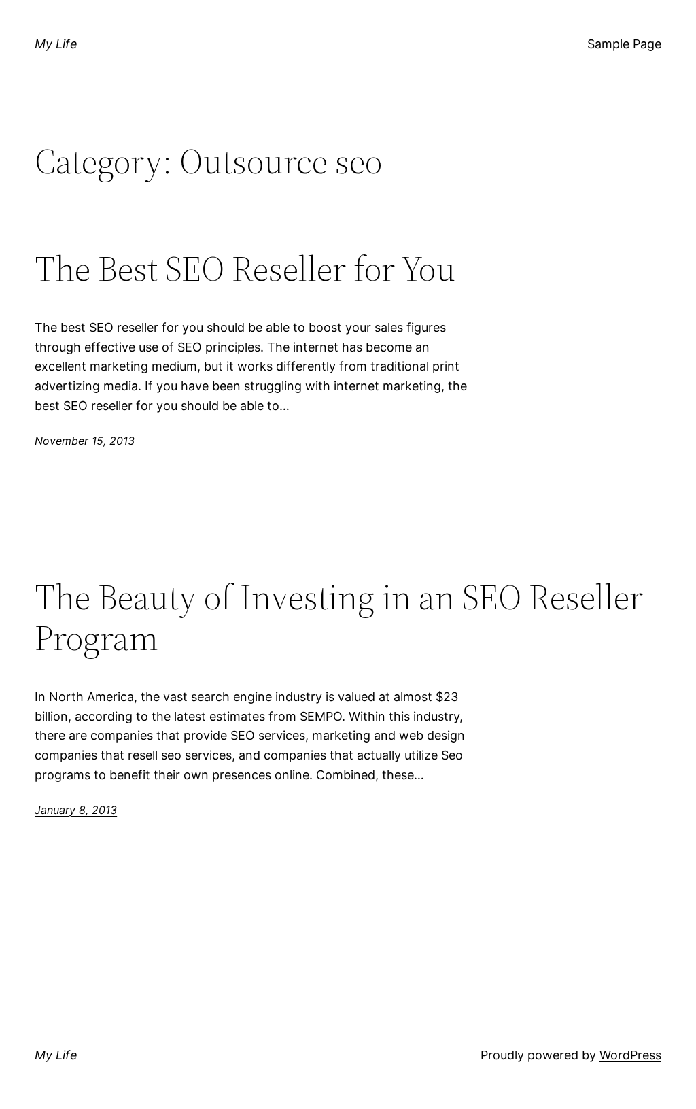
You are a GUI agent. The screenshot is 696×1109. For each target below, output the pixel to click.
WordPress (630, 1055)
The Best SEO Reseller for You (245, 268)
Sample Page (624, 44)
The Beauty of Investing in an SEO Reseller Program (339, 617)
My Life (56, 44)
